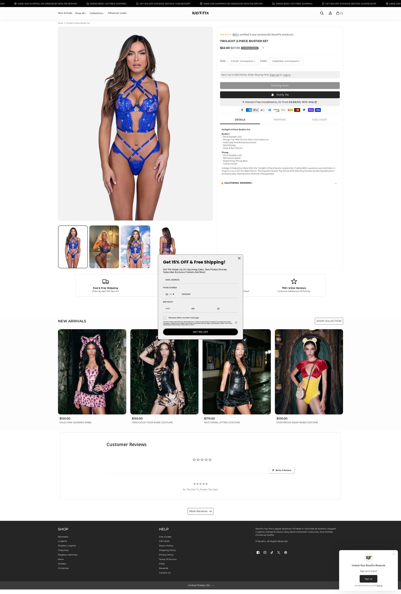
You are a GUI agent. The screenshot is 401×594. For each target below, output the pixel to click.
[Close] (239, 258)
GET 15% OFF (200, 332)
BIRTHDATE (168, 302)
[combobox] (170, 294)
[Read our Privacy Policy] (236, 322)
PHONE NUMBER (170, 287)
